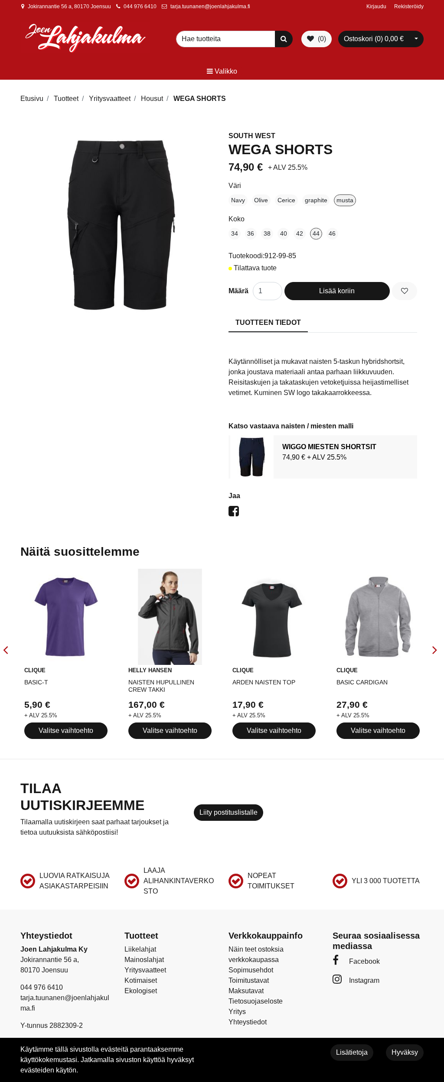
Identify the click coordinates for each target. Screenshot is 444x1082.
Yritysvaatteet (145, 970)
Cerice (286, 200)
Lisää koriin (337, 291)
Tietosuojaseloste (256, 1001)
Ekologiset (140, 991)
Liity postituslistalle (228, 812)
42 (299, 233)
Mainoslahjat (144, 959)
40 (283, 233)
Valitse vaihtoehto (66, 730)
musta (344, 200)
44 (316, 233)
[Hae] (284, 39)
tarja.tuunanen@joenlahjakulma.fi (210, 6)
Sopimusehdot (251, 970)
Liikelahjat (140, 949)
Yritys (237, 1011)
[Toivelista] (404, 291)
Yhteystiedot (248, 1022)
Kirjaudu (377, 6)
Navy (238, 200)
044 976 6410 (140, 6)
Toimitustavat (249, 980)
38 (267, 233)
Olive (261, 200)
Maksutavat (246, 991)
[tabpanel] (323, 457)
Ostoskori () (374, 38)
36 (250, 233)
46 (332, 233)
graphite (316, 200)
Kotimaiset (140, 980)
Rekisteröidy (409, 6)
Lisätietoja (352, 1052)
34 (234, 233)
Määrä (238, 291)
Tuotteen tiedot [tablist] (268, 322)
